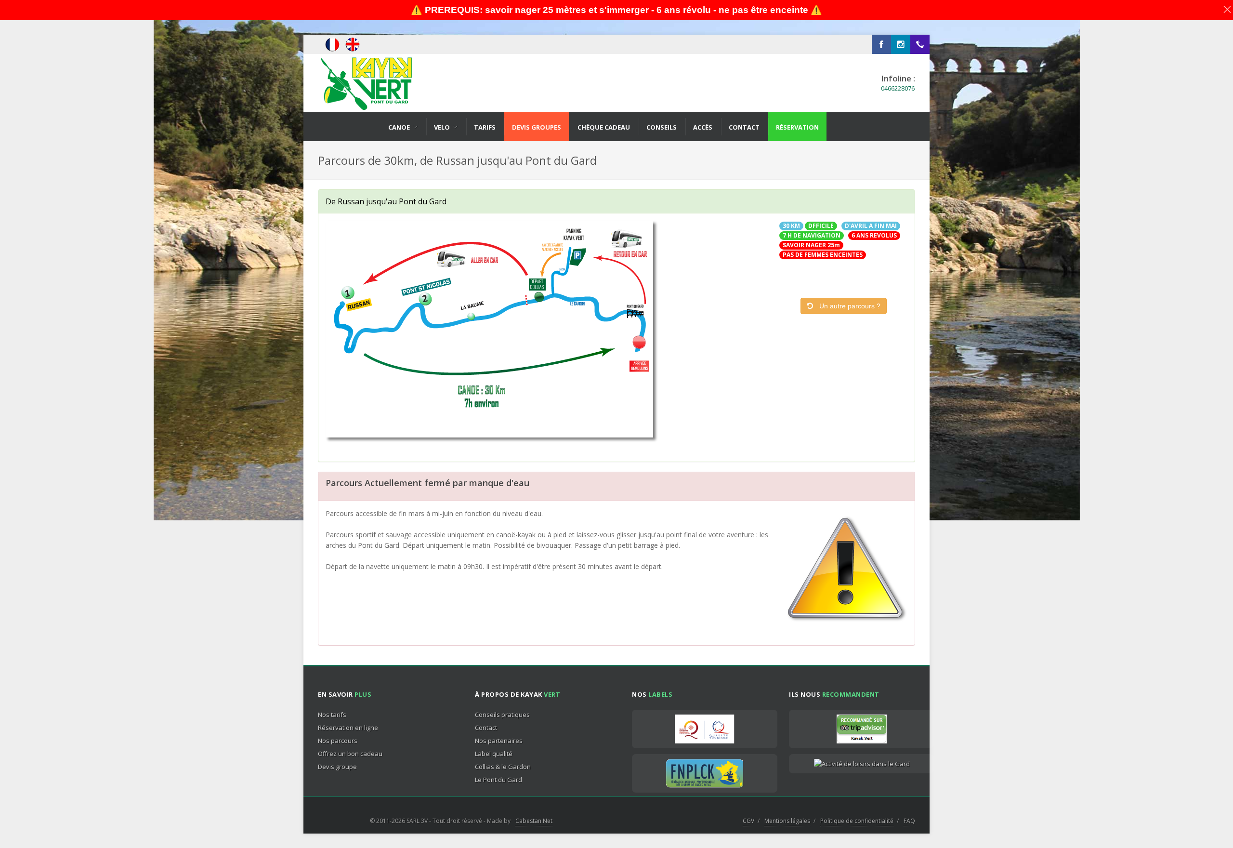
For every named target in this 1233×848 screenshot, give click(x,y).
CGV (748, 821)
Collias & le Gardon (503, 766)
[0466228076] (920, 44)
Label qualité (493, 753)
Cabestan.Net (533, 821)
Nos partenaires (499, 740)
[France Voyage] (861, 763)
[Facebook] (881, 44)
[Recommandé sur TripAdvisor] (861, 729)
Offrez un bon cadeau (350, 753)
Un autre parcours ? (846, 306)
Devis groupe (337, 766)
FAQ (909, 821)
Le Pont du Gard (498, 779)
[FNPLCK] (704, 773)
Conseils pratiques (502, 714)
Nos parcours (337, 740)
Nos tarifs (332, 714)
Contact (486, 727)
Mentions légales (787, 821)
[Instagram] (900, 44)
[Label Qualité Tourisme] (704, 729)
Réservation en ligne (348, 727)
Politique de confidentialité (856, 821)
